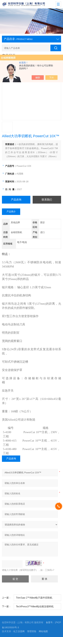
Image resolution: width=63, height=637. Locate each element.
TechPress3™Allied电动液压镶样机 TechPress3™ (35, 607)
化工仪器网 (19, 631)
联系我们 (47, 199)
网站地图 (43, 631)
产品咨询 (16, 199)
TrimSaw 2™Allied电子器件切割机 (34, 597)
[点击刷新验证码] (34, 563)
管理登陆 (31, 631)
